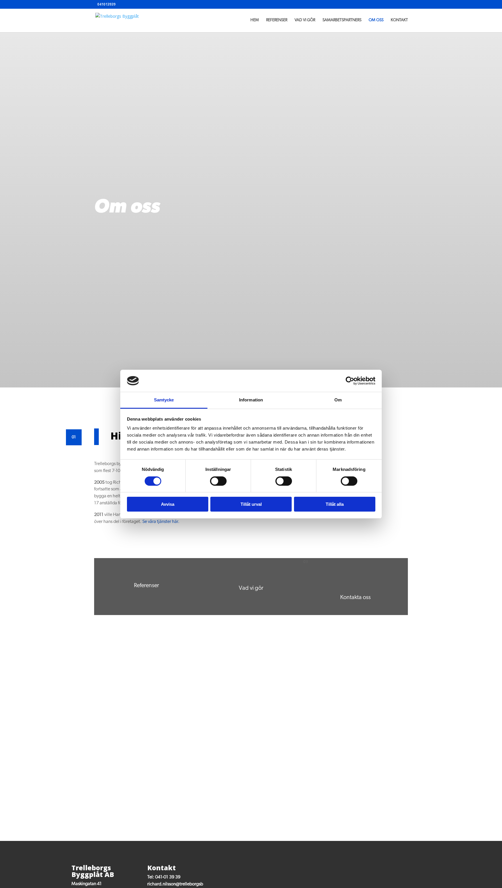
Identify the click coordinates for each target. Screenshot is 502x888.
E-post (129, 704)
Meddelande (127, 721)
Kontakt (399, 20)
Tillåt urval (251, 504)
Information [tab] (251, 399)
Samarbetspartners (341, 20)
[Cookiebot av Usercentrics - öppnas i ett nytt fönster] (349, 380)
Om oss (376, 20)
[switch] (218, 481)
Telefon (129, 692)
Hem (254, 20)
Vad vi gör (305, 20)
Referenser (276, 20)
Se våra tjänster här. (161, 521)
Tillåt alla (335, 504)
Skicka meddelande (152, 730)
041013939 (106, 4)
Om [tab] (338, 399)
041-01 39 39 (167, 877)
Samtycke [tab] (164, 399)
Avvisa (167, 504)
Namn (129, 680)
